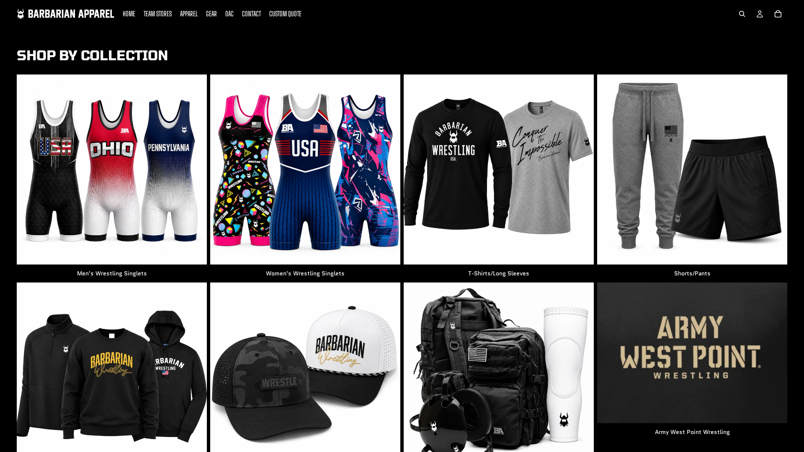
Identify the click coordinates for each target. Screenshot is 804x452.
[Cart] (778, 14)
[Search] (742, 14)
